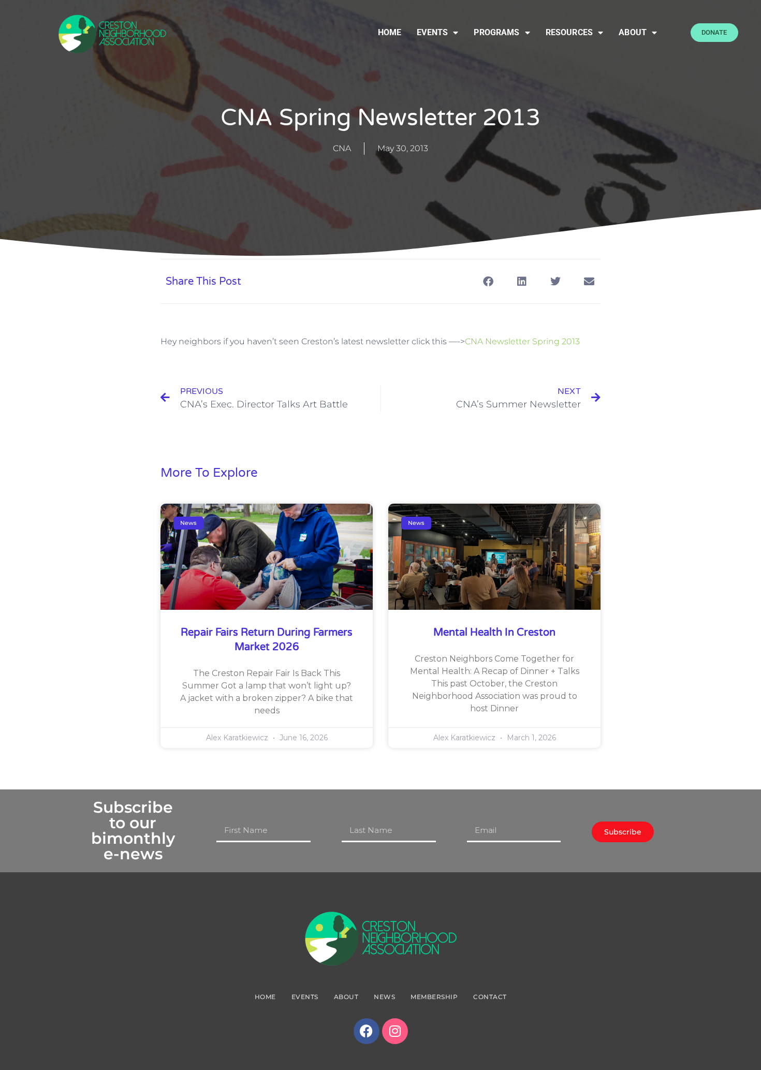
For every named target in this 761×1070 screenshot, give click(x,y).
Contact (490, 997)
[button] (488, 281)
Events (432, 32)
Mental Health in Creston (494, 632)
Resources (569, 32)
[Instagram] (395, 1031)
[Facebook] (366, 1031)
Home (390, 32)
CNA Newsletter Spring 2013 (522, 341)
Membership (434, 997)
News (384, 997)
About (633, 32)
